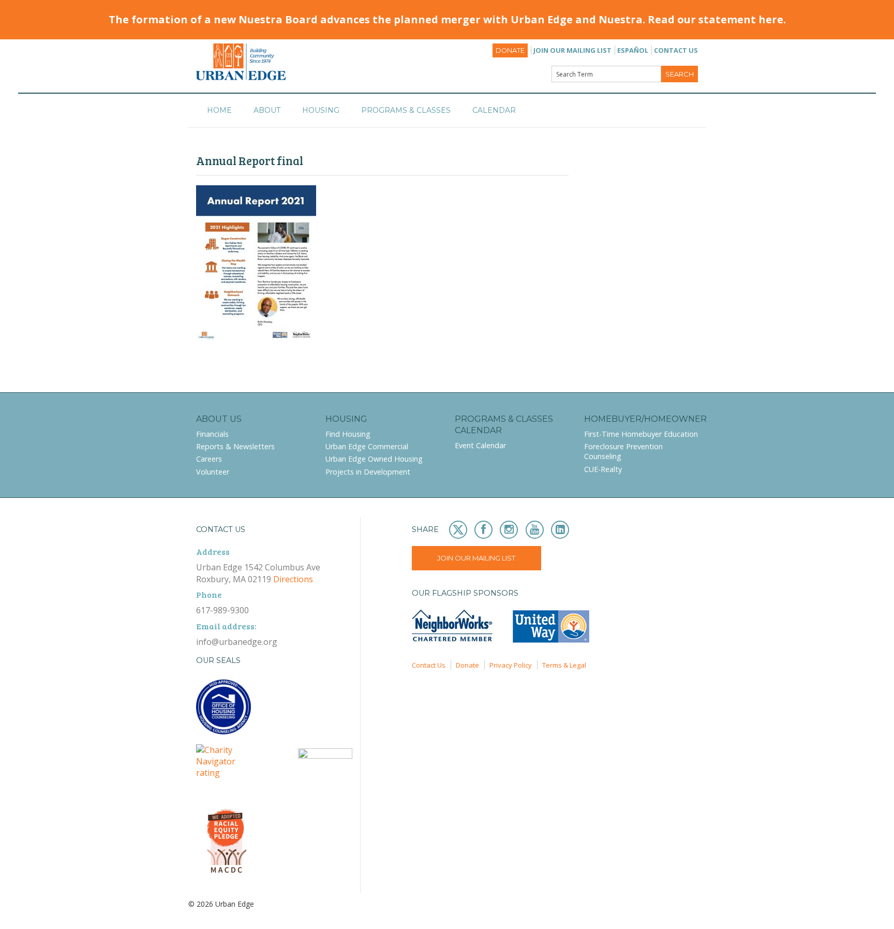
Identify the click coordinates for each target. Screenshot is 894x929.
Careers (209, 459)
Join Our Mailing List (572, 50)
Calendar (494, 110)
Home (219, 110)
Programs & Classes (406, 110)
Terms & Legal (564, 665)
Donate (510, 50)
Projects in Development (367, 472)
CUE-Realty (603, 469)
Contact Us (676, 50)
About (267, 110)
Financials (212, 434)
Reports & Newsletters (235, 446)
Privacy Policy (510, 665)
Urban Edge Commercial (366, 446)
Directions (293, 579)
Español (632, 50)
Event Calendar (480, 445)
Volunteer (212, 472)
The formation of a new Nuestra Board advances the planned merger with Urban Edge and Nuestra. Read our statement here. (447, 19)
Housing (320, 110)
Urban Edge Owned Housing (374, 459)
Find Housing (347, 434)
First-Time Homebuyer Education (641, 434)
